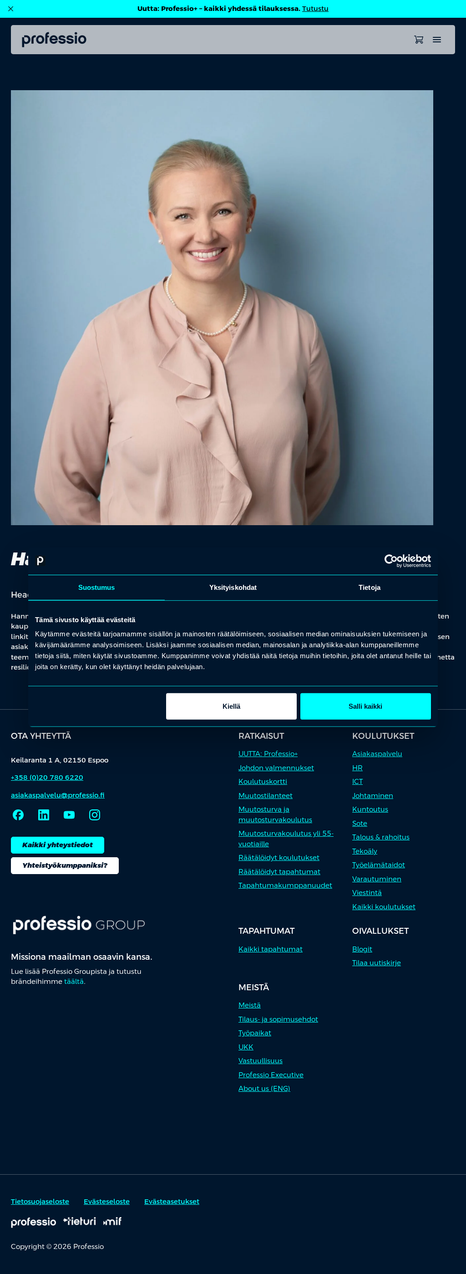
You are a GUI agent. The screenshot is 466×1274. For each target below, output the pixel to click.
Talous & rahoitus (381, 837)
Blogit (362, 949)
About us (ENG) (264, 1088)
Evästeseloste (107, 1201)
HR (357, 768)
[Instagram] (94, 815)
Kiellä (231, 706)
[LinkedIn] (43, 815)
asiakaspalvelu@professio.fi (58, 795)
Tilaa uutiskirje (376, 963)
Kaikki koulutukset (383, 907)
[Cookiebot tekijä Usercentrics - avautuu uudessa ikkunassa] (391, 561)
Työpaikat (254, 1033)
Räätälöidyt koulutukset (278, 857)
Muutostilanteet (265, 795)
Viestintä (367, 892)
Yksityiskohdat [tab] (233, 587)
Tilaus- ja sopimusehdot (278, 1019)
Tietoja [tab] (369, 587)
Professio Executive (271, 1075)
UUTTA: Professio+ (268, 753)
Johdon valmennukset (276, 768)
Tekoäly (364, 851)
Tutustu (315, 8)
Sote (359, 823)
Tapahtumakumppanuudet (285, 885)
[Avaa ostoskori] (418, 39)
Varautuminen (376, 879)
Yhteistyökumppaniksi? (64, 865)
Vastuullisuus (260, 1060)
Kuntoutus (370, 809)
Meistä (249, 1005)
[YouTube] (69, 815)
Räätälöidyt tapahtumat (279, 871)
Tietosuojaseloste (40, 1201)
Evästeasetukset (171, 1201)
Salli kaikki (365, 706)
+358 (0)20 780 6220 (47, 777)
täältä (74, 981)
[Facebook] (18, 815)
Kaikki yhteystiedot (57, 845)
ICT (357, 781)
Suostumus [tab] (96, 587)
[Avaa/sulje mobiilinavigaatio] (437, 39)
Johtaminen (372, 795)
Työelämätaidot (378, 865)
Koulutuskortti (262, 781)
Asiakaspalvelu (377, 753)
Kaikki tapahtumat (270, 949)
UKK (245, 1047)
